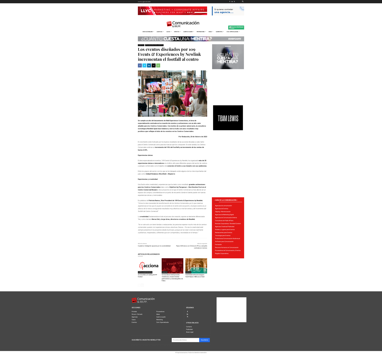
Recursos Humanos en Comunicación (226, 247)
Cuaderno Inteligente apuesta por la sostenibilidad (154, 246)
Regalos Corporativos (222, 253)
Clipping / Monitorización (223, 211)
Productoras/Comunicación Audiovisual (227, 238)
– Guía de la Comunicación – (226, 200)
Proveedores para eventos (154, 45)
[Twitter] (234, 1)
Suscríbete (204, 340)
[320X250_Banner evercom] (228, 71)
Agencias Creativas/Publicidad (224, 226)
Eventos (141, 45)
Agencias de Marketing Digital (224, 214)
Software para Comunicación (224, 241)
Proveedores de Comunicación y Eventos (228, 250)
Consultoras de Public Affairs (224, 220)
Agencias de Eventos (221, 208)
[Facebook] (230, 1)
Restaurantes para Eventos (223, 232)
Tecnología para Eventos (222, 235)
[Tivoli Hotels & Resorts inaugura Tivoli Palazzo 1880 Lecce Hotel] (196, 265)
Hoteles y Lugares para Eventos (225, 229)
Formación (218, 244)
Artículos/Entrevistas (145, 272)
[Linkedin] (232, 1)
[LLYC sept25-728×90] (172, 17)
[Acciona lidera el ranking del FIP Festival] (149, 265)
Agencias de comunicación (223, 205)
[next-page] (142, 285)
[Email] (154, 65)
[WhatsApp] (158, 65)
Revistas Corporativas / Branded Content (228, 223)
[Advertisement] (228, 86)
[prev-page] (139, 285)
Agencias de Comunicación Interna (226, 217)
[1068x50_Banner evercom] (191, 43)
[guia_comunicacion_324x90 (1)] (228, 17)
